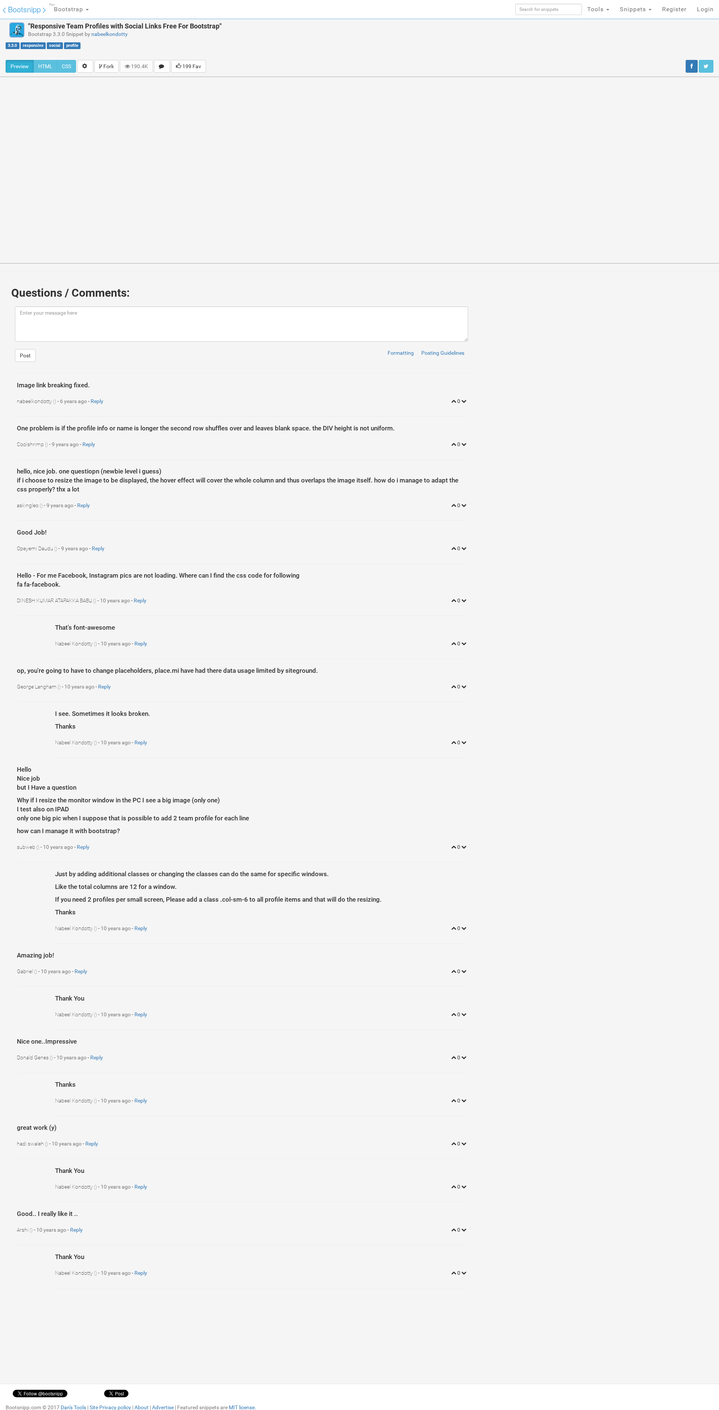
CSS (66, 66)
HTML (45, 66)
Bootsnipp (24, 9)
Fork (108, 66)
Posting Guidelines (442, 353)
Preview (19, 66)
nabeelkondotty (109, 34)
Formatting (401, 353)
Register (674, 9)
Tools (596, 9)
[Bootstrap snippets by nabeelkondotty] (17, 30)
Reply (97, 401)
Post (25, 355)
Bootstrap (67, 8)
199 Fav (191, 66)
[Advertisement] (399, 39)
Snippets (634, 9)
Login (705, 9)
